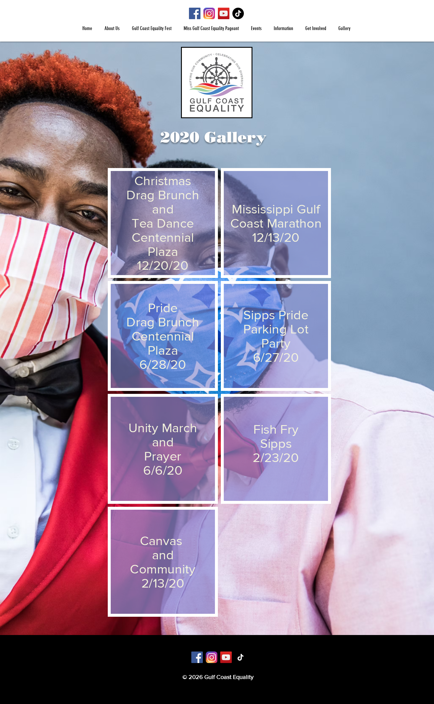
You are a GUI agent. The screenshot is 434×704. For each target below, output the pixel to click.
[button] (111, 28)
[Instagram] (209, 13)
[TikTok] (238, 13)
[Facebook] (194, 13)
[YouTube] (223, 13)
